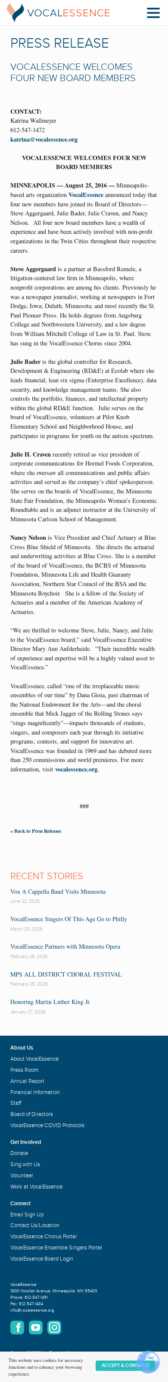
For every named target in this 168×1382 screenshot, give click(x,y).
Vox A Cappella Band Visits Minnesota (58, 891)
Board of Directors (31, 1114)
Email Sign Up (27, 1214)
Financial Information (35, 1092)
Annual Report (27, 1081)
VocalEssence (85, 194)
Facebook (17, 1327)
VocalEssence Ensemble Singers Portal (56, 1247)
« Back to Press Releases (35, 831)
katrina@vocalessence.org (44, 139)
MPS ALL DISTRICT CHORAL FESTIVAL (66, 974)
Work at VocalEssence (36, 1186)
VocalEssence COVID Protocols (47, 1125)
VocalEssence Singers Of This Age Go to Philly (68, 919)
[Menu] (155, 14)
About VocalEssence (34, 1058)
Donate (19, 1153)
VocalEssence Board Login (41, 1258)
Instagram (54, 1327)
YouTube (36, 1327)
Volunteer (21, 1175)
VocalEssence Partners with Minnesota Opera (65, 946)
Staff (15, 1103)
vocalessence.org (76, 769)
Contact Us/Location (34, 1225)
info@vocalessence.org (32, 1310)
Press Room (24, 1070)
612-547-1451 (36, 1297)
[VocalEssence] (58, 13)
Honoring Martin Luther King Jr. (50, 1002)
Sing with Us (25, 1164)
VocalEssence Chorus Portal (43, 1236)
